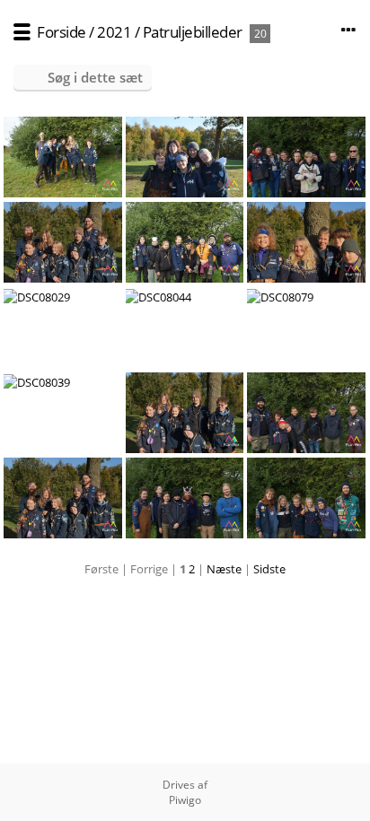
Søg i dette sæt (95, 77)
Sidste (269, 569)
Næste (224, 569)
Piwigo (185, 800)
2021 (114, 32)
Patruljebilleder (192, 32)
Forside (61, 32)
